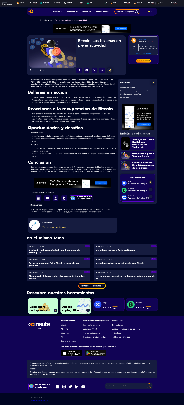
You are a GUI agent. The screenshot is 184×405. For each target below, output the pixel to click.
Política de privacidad (121, 337)
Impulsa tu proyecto (91, 325)
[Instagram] (102, 70)
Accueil (43, 20)
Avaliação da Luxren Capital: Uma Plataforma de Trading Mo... (143, 143)
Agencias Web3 (90, 329)
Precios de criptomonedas (94, 337)
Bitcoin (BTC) (142, 39)
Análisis (85, 11)
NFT (63, 337)
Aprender (71, 11)
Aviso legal (116, 333)
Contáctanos (117, 325)
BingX (105, 303)
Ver (114, 308)
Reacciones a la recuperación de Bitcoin (136, 91)
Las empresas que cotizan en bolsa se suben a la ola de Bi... (125, 277)
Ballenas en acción (127, 88)
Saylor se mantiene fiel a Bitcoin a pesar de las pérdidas (143, 165)
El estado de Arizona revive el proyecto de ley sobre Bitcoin (57, 277)
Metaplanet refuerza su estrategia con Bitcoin (120, 263)
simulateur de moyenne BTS (39, 400)
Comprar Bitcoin (102, 11)
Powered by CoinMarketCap (143, 53)
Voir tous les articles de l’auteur (54, 227)
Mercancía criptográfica (125, 11)
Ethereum (65, 333)
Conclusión (124, 97)
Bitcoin (50, 20)
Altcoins (64, 329)
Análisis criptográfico (70, 308)
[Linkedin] (79, 70)
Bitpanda (139, 303)
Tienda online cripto (91, 333)
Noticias (56, 11)
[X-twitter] (94, 70)
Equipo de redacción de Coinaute (126, 329)
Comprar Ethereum (69, 341)
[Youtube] (86, 70)
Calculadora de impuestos (38, 308)
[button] (153, 82)
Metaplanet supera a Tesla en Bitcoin (143, 155)
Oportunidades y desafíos (130, 94)
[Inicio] (30, 11)
